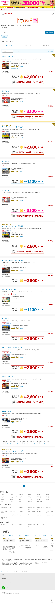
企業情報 (3, 582)
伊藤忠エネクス (22, 524)
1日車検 (21, 515)
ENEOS (3, 524)
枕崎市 (20, 501)
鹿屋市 (47, 497)
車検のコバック (40, 524)
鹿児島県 (11, 571)
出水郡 (47, 494)
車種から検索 (50, 51)
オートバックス (13, 524)
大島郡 (29, 497)
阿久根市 (21, 494)
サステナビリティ (16, 593)
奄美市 (29, 494)
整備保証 (39, 515)
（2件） (21, 171)
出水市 (2, 497)
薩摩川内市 (21, 499)
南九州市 (30, 501)
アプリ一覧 (3, 593)
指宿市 (20, 497)
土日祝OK (12, 511)
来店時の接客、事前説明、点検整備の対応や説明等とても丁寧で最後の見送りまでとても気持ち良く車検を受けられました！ (9, 549)
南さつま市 (39, 501)
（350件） (21, 137)
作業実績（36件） (15, 463)
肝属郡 (2, 499)
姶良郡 (2, 494)
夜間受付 (30, 515)
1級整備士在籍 (49, 515)
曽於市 (47, 499)
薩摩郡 (11, 499)
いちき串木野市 (13, 497)
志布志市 (30, 499)
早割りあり (48, 507)
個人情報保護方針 (9, 582)
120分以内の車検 (14, 515)
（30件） (21, 328)
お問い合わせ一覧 (9, 593)
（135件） (21, 101)
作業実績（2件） (14, 422)
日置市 (11, 501)
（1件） (21, 421)
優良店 (11, 507)
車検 (7, 571)
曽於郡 (38, 499)
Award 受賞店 (4, 507)
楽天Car (2, 571)
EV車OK (3, 515)
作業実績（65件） (15, 68)
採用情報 (15, 582)
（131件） (21, 66)
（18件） (21, 270)
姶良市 (11, 494)
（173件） (21, 461)
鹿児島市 (39, 497)
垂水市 (2, 501)
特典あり (21, 507)
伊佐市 (38, 494)
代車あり (4, 36)
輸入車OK (39, 511)
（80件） (21, 357)
